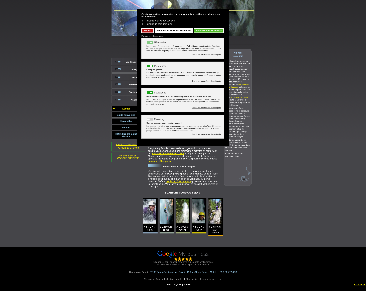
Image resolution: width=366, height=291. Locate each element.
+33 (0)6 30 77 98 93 (128, 148)
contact (126, 127)
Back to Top (360, 284)
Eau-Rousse (132, 62)
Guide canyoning (126, 115)
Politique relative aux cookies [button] (160, 20)
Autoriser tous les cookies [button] (209, 30)
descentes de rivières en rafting (168, 153)
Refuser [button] (147, 30)
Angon (134, 100)
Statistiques (160, 93)
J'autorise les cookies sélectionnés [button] (174, 30)
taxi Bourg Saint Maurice (178, 181)
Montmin (133, 84)
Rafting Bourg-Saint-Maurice (126, 135)
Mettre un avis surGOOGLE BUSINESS (128, 156)
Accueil (126, 108)
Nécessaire (160, 42)
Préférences (160, 66)
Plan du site (192, 279)
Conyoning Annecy (153, 279)
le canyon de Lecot (239, 97)
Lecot (135, 77)
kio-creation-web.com (211, 279)
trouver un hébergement (160, 161)
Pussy (135, 69)
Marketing (159, 119)
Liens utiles (126, 121)
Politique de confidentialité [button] (158, 24)
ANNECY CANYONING (128, 144)
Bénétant (133, 92)
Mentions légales (174, 279)
